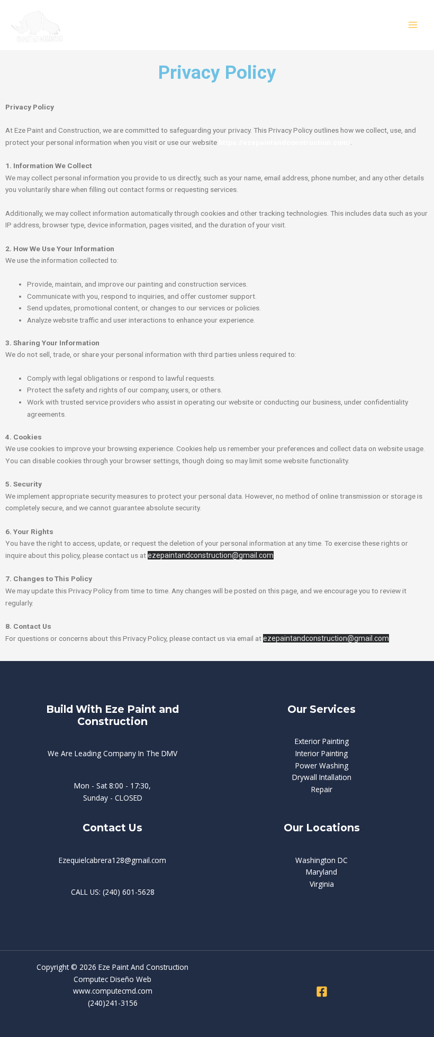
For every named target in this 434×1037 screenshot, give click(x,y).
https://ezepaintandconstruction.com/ (284, 142)
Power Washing (321, 765)
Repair (321, 789)
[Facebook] (322, 991)
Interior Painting (321, 753)
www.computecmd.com (112, 991)
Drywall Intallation (321, 777)
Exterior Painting (322, 741)
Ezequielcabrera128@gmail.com (112, 860)
